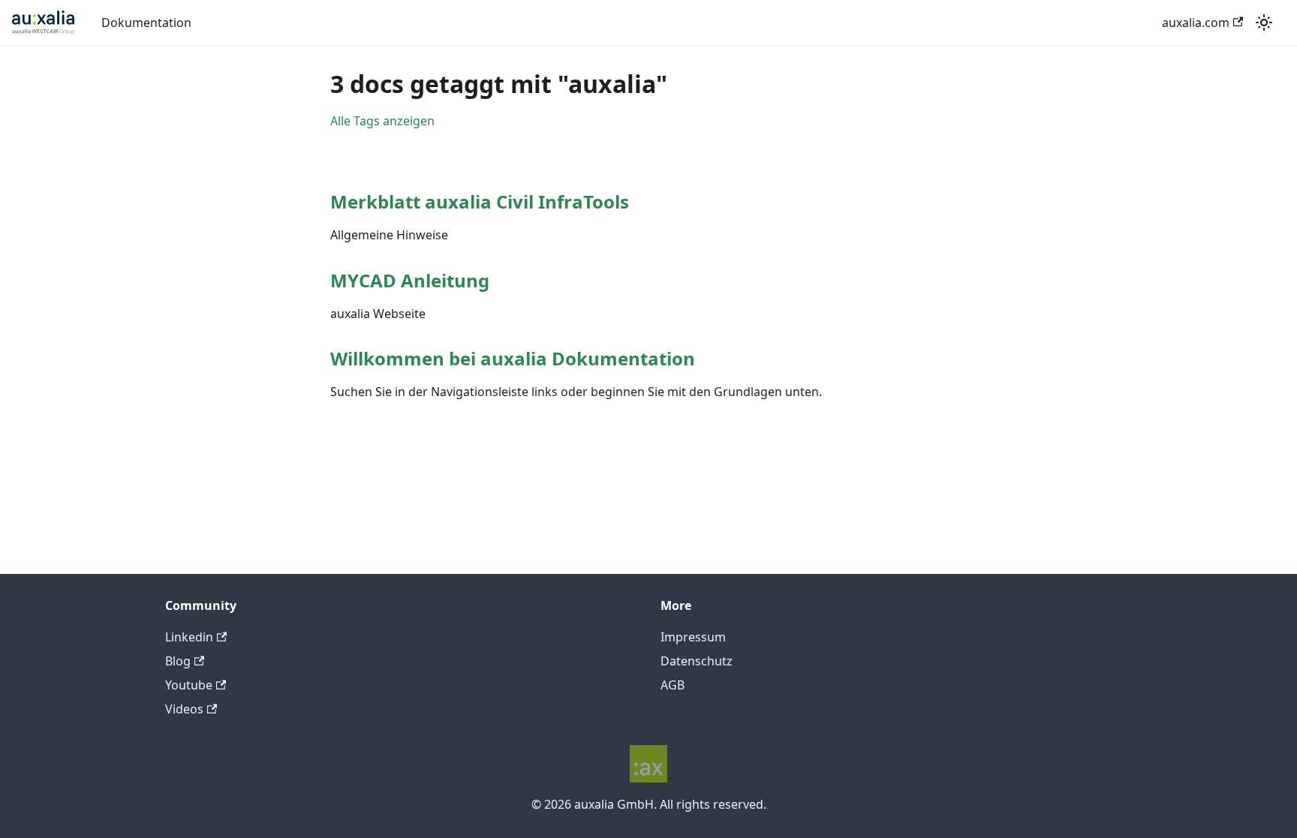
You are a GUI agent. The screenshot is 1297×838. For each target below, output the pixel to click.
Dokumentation (146, 22)
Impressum (693, 637)
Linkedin (189, 637)
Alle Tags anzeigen (382, 121)
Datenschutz (697, 661)
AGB (673, 685)
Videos (184, 709)
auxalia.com (1195, 22)
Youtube (188, 685)
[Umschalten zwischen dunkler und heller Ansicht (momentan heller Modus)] (1264, 23)
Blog (178, 661)
